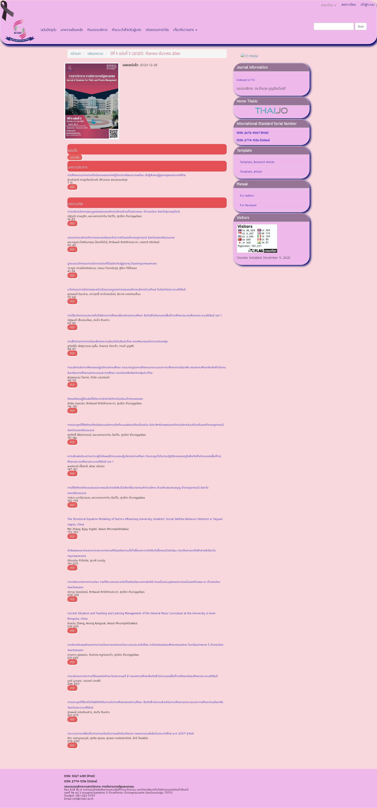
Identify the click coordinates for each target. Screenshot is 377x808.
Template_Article (251, 171)
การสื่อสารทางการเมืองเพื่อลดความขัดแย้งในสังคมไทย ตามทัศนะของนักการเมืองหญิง (117, 341)
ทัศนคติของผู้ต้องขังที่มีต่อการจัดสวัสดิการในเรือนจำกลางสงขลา (105, 398)
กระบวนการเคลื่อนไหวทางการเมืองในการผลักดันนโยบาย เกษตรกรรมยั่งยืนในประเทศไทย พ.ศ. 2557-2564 (130, 733)
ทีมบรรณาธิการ (97, 30)
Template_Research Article (257, 162)
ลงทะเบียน (348, 4)
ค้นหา (361, 26)
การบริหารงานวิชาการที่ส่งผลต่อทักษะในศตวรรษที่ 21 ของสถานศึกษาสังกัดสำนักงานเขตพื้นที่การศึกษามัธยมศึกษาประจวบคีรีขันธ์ (142, 676)
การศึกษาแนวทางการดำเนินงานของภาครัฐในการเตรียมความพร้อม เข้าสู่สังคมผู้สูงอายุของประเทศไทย (126, 175)
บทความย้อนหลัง (72, 30)
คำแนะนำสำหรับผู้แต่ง (126, 30)
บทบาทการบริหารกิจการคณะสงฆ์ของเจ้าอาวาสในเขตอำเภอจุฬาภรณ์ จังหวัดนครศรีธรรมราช (121, 237)
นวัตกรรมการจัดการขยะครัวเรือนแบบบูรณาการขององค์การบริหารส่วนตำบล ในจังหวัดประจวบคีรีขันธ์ (126, 289)
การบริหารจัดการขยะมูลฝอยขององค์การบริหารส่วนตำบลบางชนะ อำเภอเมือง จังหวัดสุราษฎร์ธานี (123, 211)
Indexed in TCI (246, 79)
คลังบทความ (95, 53)
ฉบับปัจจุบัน (48, 30)
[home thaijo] (271, 110)
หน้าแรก (76, 53)
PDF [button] (72, 187)
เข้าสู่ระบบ (367, 4)
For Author (247, 195)
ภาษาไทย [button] (327, 5)
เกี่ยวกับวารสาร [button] (184, 30)
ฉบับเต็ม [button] (75, 157)
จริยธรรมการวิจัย (157, 30)
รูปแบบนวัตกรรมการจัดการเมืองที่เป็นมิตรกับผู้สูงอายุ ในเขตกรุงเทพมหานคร (112, 263)
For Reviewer (248, 205)
